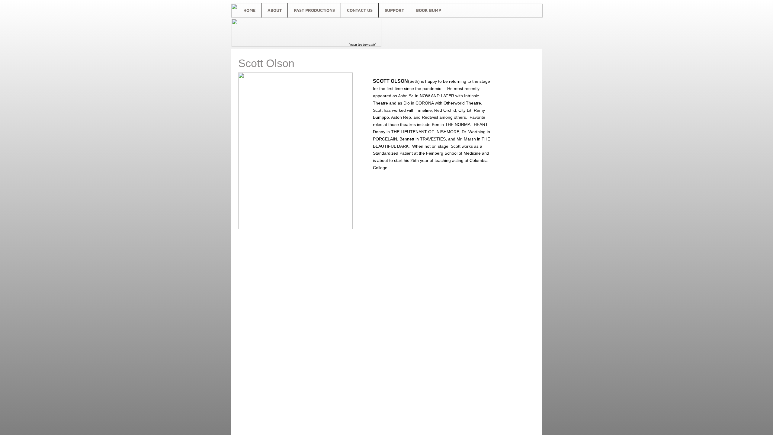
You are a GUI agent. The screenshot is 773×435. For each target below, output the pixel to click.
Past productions (314, 10)
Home (249, 10)
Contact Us (360, 10)
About (275, 10)
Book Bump (428, 10)
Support (394, 10)
